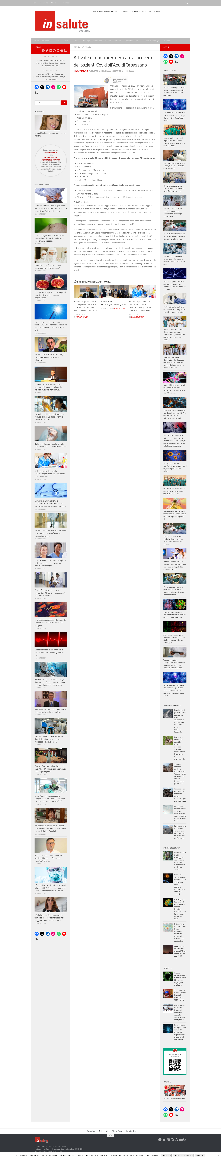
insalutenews (119, 308)
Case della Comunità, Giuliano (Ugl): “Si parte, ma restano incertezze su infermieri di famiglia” (50, 563)
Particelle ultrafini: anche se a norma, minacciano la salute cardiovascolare (174, 166)
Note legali (103, 1131)
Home (35, 3)
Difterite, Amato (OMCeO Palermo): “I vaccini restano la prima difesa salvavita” (50, 357)
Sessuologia (97, 41)
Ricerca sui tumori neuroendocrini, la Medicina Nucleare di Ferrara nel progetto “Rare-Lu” (49, 858)
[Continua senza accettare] (218, 1156)
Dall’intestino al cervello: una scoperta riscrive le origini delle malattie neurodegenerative (174, 309)
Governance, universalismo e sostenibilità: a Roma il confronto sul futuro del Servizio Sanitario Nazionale (50, 503)
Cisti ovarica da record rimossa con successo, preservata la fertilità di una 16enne (174, 491)
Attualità (117, 41)
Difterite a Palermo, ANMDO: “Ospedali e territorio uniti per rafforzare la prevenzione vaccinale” (51, 533)
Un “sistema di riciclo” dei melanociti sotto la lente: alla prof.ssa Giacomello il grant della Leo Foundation (50, 828)
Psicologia (86, 41)
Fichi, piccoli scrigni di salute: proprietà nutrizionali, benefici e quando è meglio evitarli (50, 295)
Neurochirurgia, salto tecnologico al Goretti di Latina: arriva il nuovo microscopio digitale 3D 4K (49, 739)
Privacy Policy (117, 1131)
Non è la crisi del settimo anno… (174, 1099)
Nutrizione (67, 41)
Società (108, 41)
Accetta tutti (166, 1155)
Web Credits (130, 1131)
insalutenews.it (81, 71)
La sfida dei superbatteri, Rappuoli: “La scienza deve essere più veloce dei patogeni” (50, 623)
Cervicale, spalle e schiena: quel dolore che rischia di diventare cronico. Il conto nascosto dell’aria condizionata (51, 208)
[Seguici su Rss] (65, 50)
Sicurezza (166, 41)
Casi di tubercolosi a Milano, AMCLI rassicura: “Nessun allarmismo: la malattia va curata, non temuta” (49, 387)
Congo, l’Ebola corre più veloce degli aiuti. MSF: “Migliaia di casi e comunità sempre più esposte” (50, 769)
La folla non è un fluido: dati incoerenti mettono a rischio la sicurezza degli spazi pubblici (180, 1012)
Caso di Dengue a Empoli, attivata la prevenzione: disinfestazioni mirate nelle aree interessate (49, 238)
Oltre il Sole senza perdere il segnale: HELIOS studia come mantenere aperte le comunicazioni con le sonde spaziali (180, 884)
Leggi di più (200, 1155)
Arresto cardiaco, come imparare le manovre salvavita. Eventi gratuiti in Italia (49, 652)
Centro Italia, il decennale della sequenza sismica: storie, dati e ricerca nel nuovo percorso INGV (180, 813)
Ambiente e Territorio (132, 41)
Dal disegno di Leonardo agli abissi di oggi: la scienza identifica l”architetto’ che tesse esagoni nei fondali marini (180, 909)
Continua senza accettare (183, 1155)
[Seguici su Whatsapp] (58, 50)
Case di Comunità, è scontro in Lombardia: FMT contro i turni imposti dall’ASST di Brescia (50, 593)
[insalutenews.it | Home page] (63, 21)
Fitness (76, 41)
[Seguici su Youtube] (61, 50)
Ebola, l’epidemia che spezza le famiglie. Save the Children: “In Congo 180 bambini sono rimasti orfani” (50, 798)
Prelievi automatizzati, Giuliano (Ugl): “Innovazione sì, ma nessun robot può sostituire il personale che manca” (50, 682)
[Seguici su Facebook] (43, 50)
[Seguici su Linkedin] (50, 50)
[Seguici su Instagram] (54, 50)
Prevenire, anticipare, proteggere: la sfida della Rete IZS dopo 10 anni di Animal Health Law (49, 417)
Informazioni (90, 1131)
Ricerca (57, 41)
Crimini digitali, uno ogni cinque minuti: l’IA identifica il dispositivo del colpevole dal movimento (180, 1032)
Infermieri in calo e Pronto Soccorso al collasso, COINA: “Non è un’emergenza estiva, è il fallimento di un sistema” (50, 888)
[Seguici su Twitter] (47, 50)
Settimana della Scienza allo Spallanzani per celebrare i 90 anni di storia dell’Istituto (50, 474)
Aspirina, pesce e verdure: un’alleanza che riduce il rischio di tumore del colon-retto (174, 614)
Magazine (54, 3)
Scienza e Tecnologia (152, 41)
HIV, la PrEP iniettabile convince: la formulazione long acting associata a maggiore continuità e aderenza (49, 918)
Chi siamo (44, 3)
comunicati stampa (82, 47)
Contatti (66, 3)
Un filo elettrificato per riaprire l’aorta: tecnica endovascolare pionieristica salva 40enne (174, 236)
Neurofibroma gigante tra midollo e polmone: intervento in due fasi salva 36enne (174, 188)
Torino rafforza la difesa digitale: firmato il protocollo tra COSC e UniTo (180, 995)
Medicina (45, 41)
